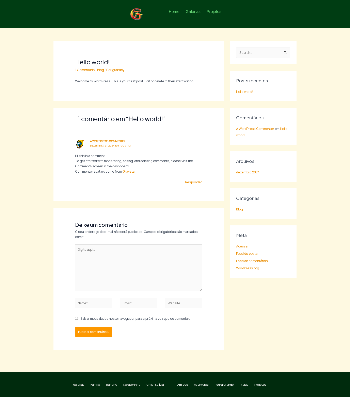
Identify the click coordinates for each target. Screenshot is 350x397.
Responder (193, 182)
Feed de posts (247, 253)
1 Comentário (85, 70)
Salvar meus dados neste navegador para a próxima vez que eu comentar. (135, 318)
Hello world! (244, 91)
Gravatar (129, 171)
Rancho (111, 384)
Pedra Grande (224, 384)
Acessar (242, 246)
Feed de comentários (252, 261)
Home (174, 11)
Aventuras (201, 384)
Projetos (214, 11)
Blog (100, 70)
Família (95, 384)
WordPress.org (247, 268)
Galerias (193, 11)
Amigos (182, 384)
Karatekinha (131, 384)
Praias (244, 384)
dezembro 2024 (248, 172)
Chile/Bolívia (155, 384)
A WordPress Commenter (107, 141)
